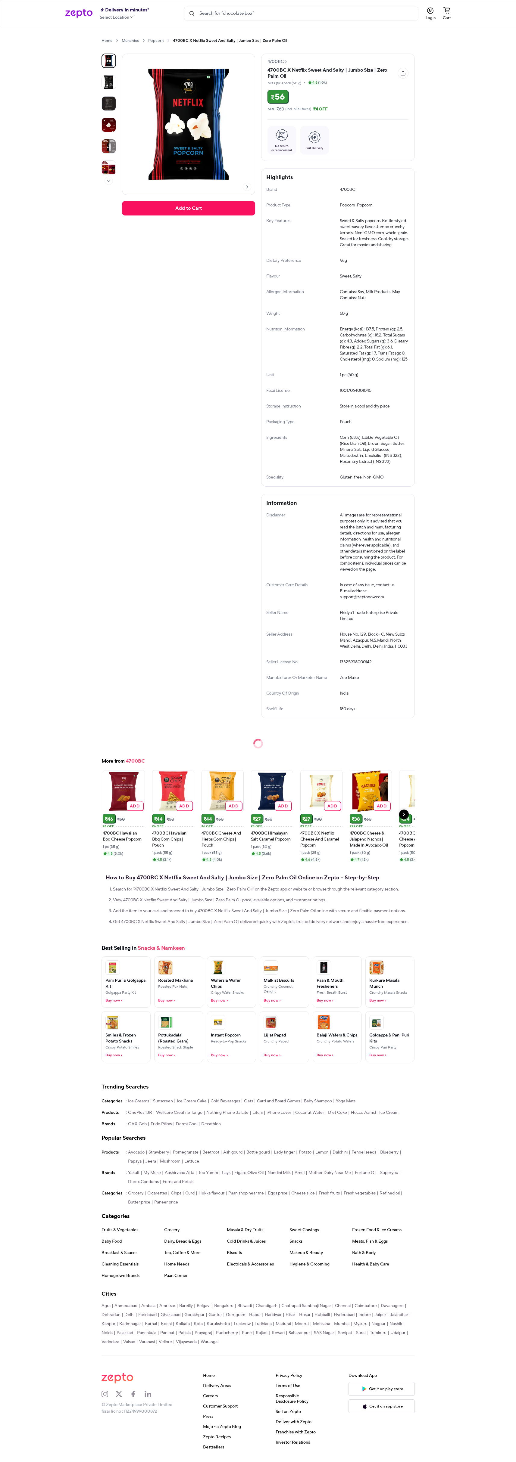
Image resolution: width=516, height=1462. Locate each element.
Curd (190, 1193)
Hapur (255, 1315)
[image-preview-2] (109, 103)
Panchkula (146, 1333)
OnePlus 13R (140, 1112)
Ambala (148, 1306)
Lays (226, 1172)
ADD (135, 805)
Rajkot (262, 1333)
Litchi (257, 1112)
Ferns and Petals (178, 1182)
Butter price (139, 1202)
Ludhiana (263, 1324)
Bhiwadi (244, 1306)
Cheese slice (303, 1193)
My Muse (152, 1172)
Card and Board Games (278, 1101)
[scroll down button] (109, 181)
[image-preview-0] (109, 61)
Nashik (395, 1324)
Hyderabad (344, 1315)
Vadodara (110, 1342)
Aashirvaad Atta (179, 1172)
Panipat (167, 1333)
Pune (247, 1333)
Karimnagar (130, 1324)
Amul (300, 1172)
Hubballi (322, 1315)
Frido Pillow (161, 1124)
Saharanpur (299, 1333)
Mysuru (360, 1324)
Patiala (184, 1333)
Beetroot (210, 1152)
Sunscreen (163, 1101)
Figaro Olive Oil (249, 1172)
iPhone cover (279, 1112)
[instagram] (109, 1394)
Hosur (305, 1315)
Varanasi (147, 1342)
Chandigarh (266, 1306)
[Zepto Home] (78, 13)
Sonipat (345, 1333)
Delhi (129, 1315)
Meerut (302, 1324)
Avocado (136, 1152)
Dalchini (340, 1152)
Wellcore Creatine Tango (179, 1112)
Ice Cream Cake (192, 1101)
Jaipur (380, 1315)
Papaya (135, 1161)
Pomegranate (186, 1152)
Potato (305, 1152)
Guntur (215, 1315)
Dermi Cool (186, 1124)
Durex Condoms (143, 1182)
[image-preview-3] (109, 125)
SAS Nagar (324, 1333)
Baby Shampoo (318, 1101)
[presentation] (117, 40)
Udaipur (397, 1333)
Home (107, 40)
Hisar (290, 1315)
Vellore (165, 1342)
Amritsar (167, 1306)
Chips (176, 1193)
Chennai (343, 1306)
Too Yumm (208, 1172)
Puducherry (227, 1333)
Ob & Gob (137, 1124)
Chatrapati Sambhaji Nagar (306, 1306)
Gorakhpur (194, 1315)
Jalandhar (399, 1315)
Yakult (133, 1172)
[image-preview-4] (109, 146)
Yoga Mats (345, 1101)
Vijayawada (186, 1342)
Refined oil (390, 1193)
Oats (248, 1101)
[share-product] (403, 73)
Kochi (166, 1324)
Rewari (278, 1333)
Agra (106, 1306)
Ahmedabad (125, 1306)
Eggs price (277, 1193)
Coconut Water (309, 1112)
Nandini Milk (279, 1172)
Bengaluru (223, 1306)
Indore (364, 1315)
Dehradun (111, 1315)
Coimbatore (366, 1306)
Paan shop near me (246, 1193)
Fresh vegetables (360, 1193)
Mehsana (321, 1324)
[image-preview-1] (109, 82)
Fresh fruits (329, 1193)
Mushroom (170, 1161)
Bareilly (186, 1306)
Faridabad (147, 1315)
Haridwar (273, 1315)
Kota (198, 1324)
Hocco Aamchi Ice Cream (375, 1112)
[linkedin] (152, 1394)
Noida (107, 1333)
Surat (361, 1333)
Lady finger (284, 1152)
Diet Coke (337, 1112)
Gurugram (235, 1315)
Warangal (209, 1342)
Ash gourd (232, 1152)
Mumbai (341, 1324)
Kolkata (183, 1324)
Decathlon (211, 1124)
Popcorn (156, 40)
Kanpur (108, 1324)
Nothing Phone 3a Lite (227, 1112)
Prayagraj (203, 1333)
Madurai (283, 1324)
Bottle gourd (258, 1152)
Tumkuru (378, 1333)
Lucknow (242, 1324)
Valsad (129, 1342)
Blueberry (389, 1152)
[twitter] (123, 1394)
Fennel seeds (364, 1152)
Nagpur (378, 1324)
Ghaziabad (170, 1315)
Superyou (389, 1172)
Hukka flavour (211, 1193)
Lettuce (191, 1161)
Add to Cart (188, 208)
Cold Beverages (225, 1101)
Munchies (130, 40)
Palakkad (125, 1333)
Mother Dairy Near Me (329, 1172)
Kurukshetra (218, 1324)
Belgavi (203, 1306)
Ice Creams (138, 1101)
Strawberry (159, 1152)
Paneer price (166, 1202)
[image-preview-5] (109, 167)
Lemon (322, 1152)
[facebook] (137, 1394)
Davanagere (392, 1306)
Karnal (151, 1324)
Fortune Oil (365, 1172)
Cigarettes (157, 1193)
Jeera (150, 1161)
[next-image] (247, 187)
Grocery (135, 1193)
